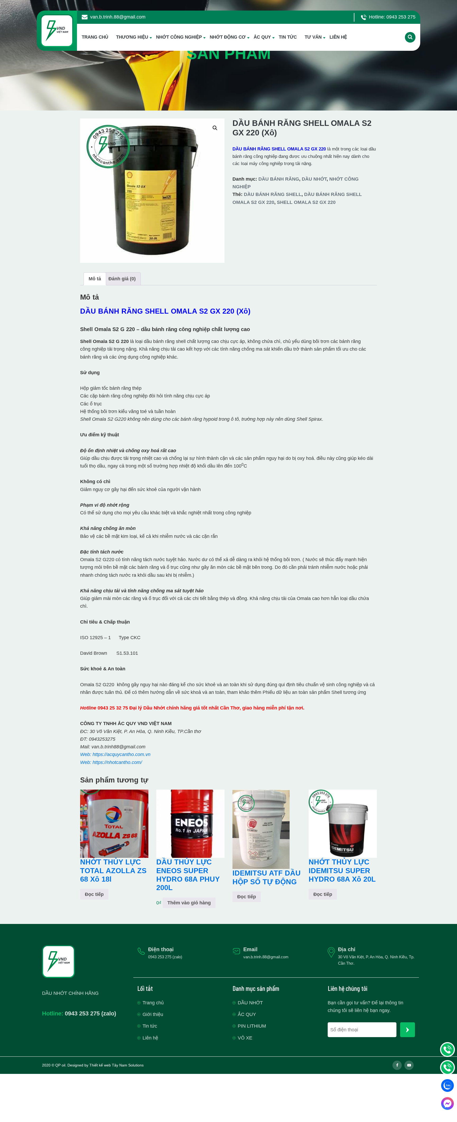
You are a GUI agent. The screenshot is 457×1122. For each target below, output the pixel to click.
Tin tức (150, 1026)
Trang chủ (153, 1002)
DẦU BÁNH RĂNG (278, 179)
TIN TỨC (288, 37)
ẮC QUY (262, 37)
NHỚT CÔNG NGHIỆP (179, 37)
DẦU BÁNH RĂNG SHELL (272, 194)
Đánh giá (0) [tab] (122, 278)
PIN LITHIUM (252, 1026)
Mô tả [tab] (95, 278)
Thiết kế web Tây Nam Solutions (116, 1065)
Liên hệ (150, 1038)
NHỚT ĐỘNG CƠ (228, 37)
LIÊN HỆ (338, 37)
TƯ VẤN (313, 37)
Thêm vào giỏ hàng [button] (189, 902)
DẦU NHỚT (314, 179)
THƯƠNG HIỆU (132, 37)
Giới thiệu (153, 1014)
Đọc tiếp (94, 894)
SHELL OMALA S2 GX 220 (306, 202)
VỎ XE (245, 1038)
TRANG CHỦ (95, 37)
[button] (215, 128)
